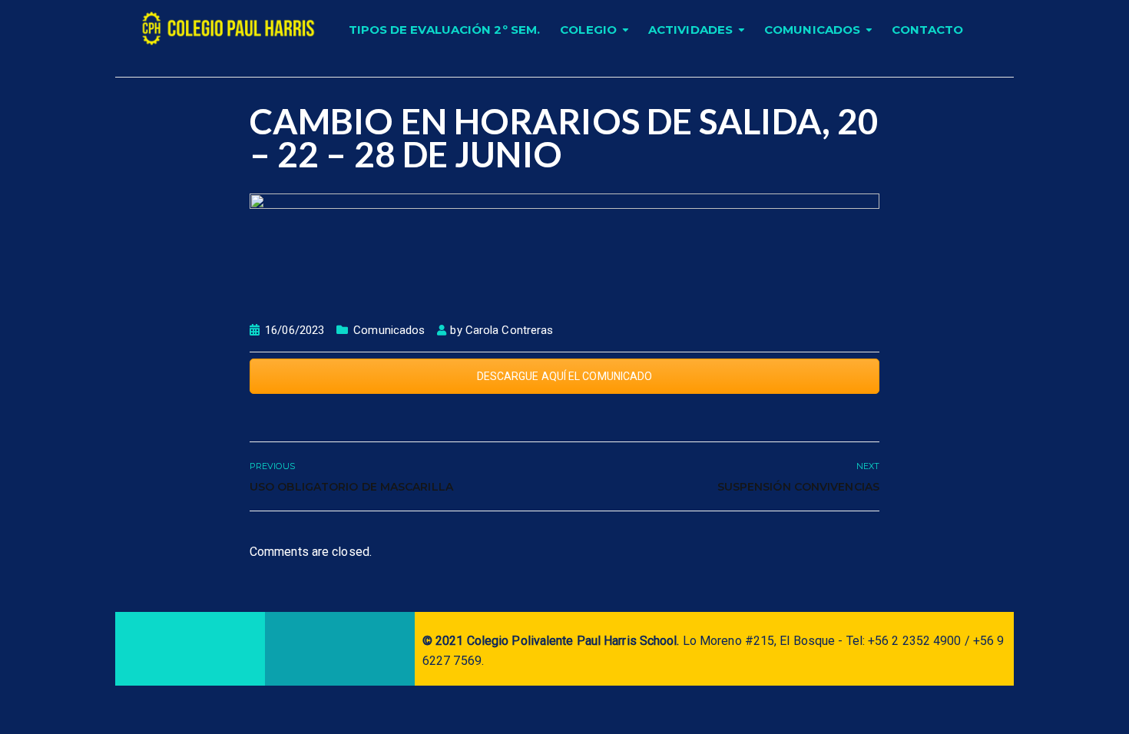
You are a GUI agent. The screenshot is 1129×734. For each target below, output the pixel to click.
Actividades (690, 29)
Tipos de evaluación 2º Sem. (445, 29)
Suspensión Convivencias (798, 487)
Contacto (927, 29)
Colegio (588, 29)
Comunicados (812, 29)
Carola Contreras (509, 330)
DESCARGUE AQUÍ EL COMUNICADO (565, 376)
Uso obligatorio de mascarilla (351, 487)
